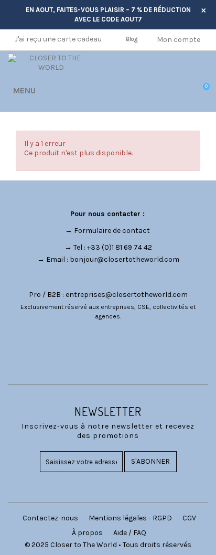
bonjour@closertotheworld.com (124, 259)
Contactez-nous (50, 518)
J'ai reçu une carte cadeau (58, 39)
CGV (189, 518)
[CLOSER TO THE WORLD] (51, 62)
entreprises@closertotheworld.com (127, 294)
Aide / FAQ (129, 532)
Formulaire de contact (112, 230)
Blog (131, 39)
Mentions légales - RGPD (130, 518)
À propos (87, 532)
